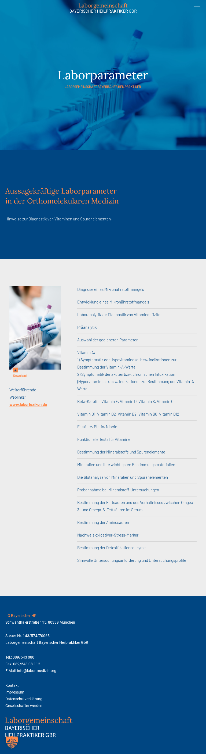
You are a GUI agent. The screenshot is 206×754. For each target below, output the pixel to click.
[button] (12, 742)
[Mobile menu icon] (197, 8)
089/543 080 (23, 657)
